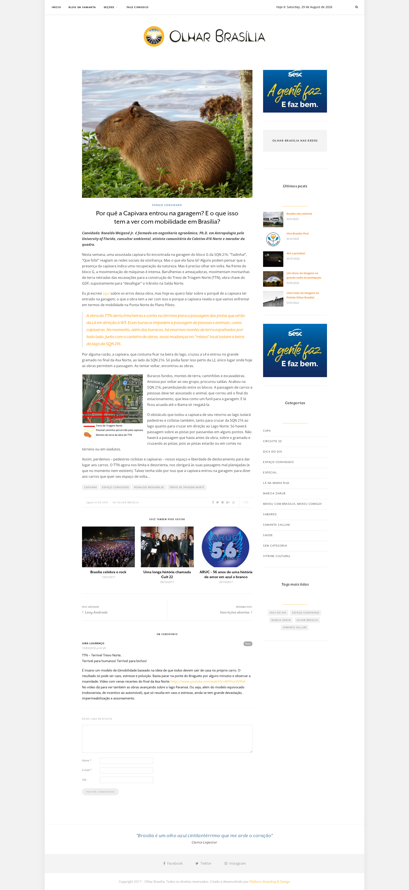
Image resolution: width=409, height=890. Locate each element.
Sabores (270, 514)
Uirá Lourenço (93, 643)
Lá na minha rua (276, 483)
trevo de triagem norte (187, 487)
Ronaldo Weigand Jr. (149, 487)
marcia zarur (281, 620)
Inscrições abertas (235, 612)
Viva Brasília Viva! (298, 233)
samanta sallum (295, 627)
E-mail (87, 770)
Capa (267, 430)
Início (56, 7)
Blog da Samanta (82, 7)
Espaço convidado (167, 205)
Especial (270, 472)
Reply (248, 643)
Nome (86, 760)
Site (84, 779)
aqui (106, 293)
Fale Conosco (138, 7)
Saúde (268, 535)
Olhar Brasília (128, 502)
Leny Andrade (96, 612)
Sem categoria (275, 545)
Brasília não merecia (299, 213)
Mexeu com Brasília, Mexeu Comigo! (292, 503)
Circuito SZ (272, 441)
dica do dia (278, 612)
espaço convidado (115, 487)
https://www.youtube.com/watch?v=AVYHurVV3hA (208, 681)
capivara (90, 487)
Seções (109, 7)
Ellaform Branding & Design (269, 881)
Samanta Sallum (276, 524)
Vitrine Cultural (277, 556)
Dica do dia (272, 451)
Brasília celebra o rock (108, 572)
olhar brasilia (307, 620)
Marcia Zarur (274, 493)
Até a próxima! (296, 253)
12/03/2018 (101, 502)
